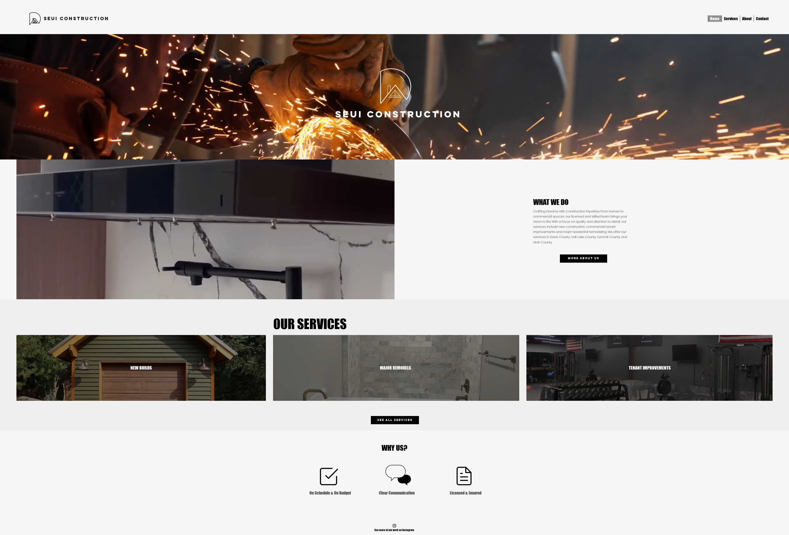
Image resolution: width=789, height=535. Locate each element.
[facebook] (394, 525)
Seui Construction (76, 18)
